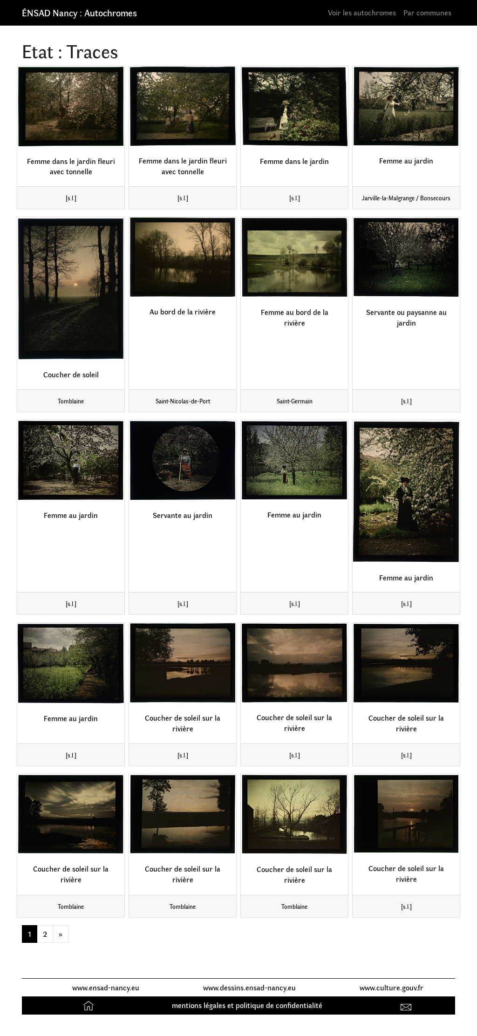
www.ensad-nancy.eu (105, 987)
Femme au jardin (406, 160)
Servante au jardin (182, 515)
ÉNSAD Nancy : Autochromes (79, 12)
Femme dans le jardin (294, 161)
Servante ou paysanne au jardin (406, 317)
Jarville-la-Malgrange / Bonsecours (406, 198)
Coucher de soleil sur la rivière (182, 723)
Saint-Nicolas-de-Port (183, 401)
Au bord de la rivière (183, 311)
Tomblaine (71, 401)
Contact (407, 1005)
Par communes (427, 12)
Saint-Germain (295, 401)
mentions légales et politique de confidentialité (247, 1005)
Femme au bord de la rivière (294, 317)
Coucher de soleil (71, 374)
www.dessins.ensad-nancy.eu (249, 987)
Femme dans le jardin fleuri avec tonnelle (71, 166)
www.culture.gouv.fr (391, 987)
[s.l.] (71, 198)
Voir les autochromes (362, 12)
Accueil (90, 1005)
